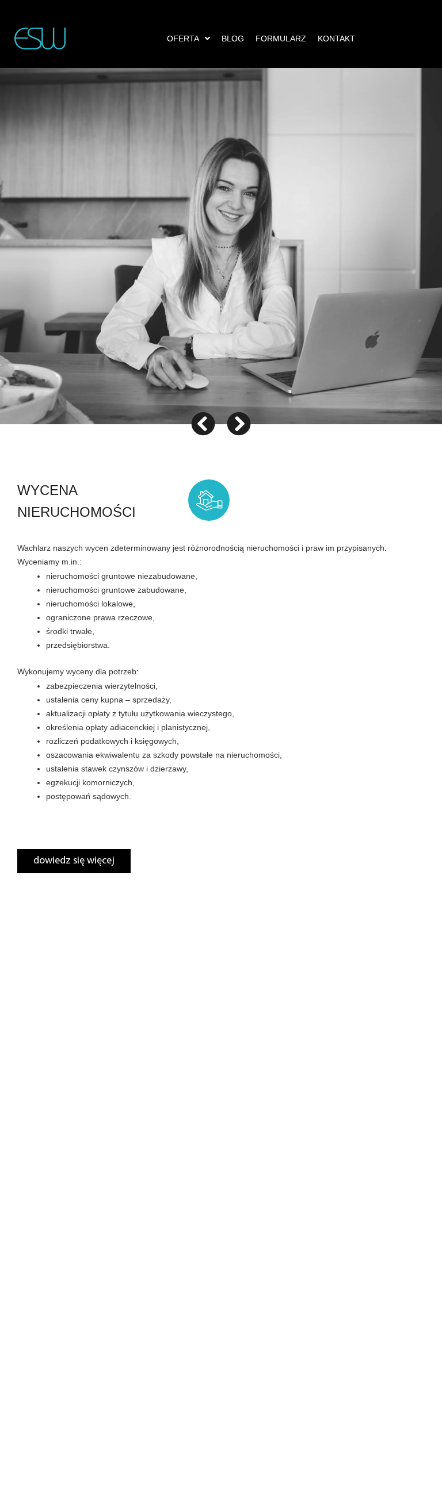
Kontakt (336, 38)
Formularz (281, 38)
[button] (188, 39)
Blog (233, 38)
